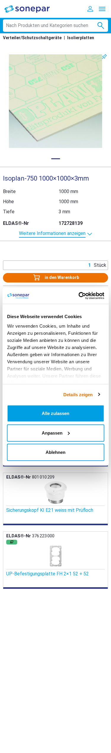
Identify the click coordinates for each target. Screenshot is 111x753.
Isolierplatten (80, 37)
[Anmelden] (90, 8)
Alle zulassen (55, 413)
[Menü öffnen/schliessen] (102, 8)
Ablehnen (55, 452)
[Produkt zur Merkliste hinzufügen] (104, 56)
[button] (55, 101)
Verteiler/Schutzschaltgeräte (32, 37)
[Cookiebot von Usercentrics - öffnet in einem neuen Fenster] (79, 295)
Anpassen (52, 432)
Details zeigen (78, 394)
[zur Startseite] (31, 8)
